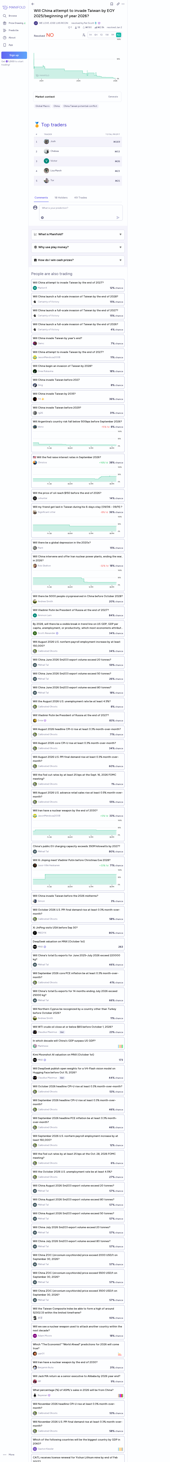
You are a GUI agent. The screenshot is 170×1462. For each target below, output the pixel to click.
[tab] (41, 198)
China (57, 106)
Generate (113, 96)
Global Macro (43, 106)
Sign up (14, 55)
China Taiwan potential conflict (80, 106)
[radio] (90, 35)
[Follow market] (111, 4)
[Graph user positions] (83, 35)
